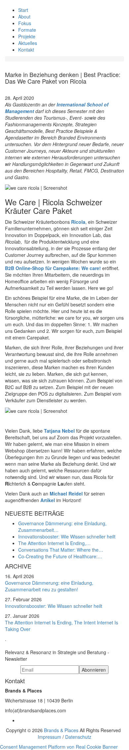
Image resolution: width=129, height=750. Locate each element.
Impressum (49, 736)
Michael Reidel (66, 493)
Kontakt (26, 49)
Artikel (47, 500)
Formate (27, 29)
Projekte (26, 36)
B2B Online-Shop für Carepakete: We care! (53, 268)
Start (23, 10)
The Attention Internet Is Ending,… (54, 543)
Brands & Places (61, 730)
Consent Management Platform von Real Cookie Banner (59, 746)
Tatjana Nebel (60, 430)
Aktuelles (27, 43)
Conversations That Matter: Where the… (60, 549)
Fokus (24, 23)
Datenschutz (78, 736)
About (24, 16)
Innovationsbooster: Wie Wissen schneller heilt (66, 536)
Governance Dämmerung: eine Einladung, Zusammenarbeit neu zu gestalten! (49, 586)
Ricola (78, 221)
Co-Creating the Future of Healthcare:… (60, 556)
